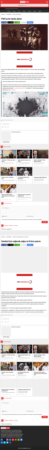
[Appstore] (2, 442)
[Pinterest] (16, 440)
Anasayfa (3, 14)
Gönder (18, 22)
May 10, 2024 (12, 90)
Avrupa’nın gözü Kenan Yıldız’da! (12, 8)
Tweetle (11, 22)
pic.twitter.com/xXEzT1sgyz (21, 88)
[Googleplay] (4, 442)
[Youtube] (13, 440)
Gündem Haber (6, 123)
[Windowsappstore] (7, 442)
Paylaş (5, 22)
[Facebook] (2, 440)
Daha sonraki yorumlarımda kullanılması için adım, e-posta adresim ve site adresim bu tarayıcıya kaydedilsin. (22, 219)
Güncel (4, 120)
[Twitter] (4, 440)
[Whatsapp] (18, 440)
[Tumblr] (10, 442)
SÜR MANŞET (8, 14)
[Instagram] (7, 440)
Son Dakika (8, 120)
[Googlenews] (21, 440)
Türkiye (11, 120)
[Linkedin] (10, 440)
